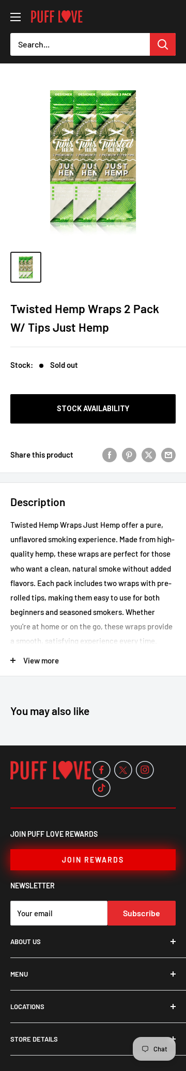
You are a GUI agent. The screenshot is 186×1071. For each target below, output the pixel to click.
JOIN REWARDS (93, 859)
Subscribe (141, 913)
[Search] (163, 44)
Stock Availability (93, 408)
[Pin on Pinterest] (129, 454)
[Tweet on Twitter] (149, 454)
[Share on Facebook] (109, 454)
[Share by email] (168, 454)
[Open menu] (15, 17)
